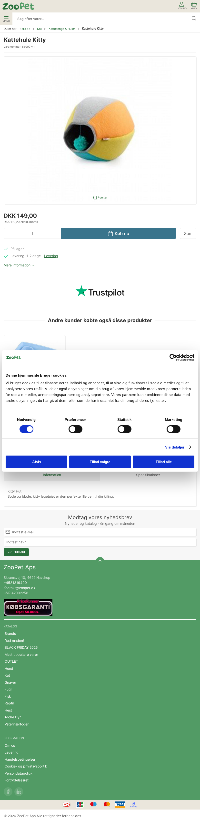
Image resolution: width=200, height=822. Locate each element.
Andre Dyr (13, 717)
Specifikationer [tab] (148, 475)
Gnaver (10, 682)
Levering (51, 256)
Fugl (8, 689)
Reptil (9, 703)
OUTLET (11, 661)
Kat (39, 29)
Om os (10, 745)
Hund (9, 668)
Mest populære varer (21, 654)
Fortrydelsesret (17, 780)
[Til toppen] (100, 561)
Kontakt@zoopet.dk (19, 588)
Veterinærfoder (17, 724)
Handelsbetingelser (20, 759)
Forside (25, 29)
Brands (10, 633)
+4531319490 (15, 583)
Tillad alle (164, 462)
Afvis (36, 462)
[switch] (75, 429)
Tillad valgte (100, 462)
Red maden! (14, 640)
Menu (6, 21)
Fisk (8, 696)
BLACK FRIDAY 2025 (21, 647)
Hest (8, 710)
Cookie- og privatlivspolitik (26, 766)
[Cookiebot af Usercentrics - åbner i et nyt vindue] (173, 357)
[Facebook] (8, 791)
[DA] (18, 6)
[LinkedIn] (18, 791)
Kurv (194, 8)
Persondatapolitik (18, 773)
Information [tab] (52, 475)
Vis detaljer (174, 447)
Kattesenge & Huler (62, 29)
